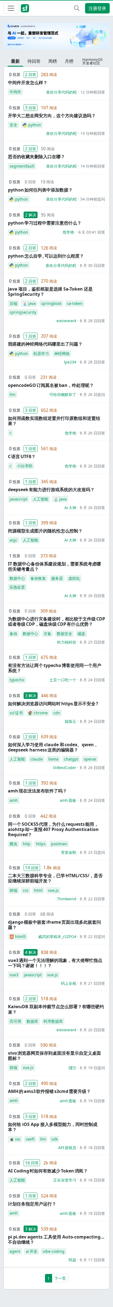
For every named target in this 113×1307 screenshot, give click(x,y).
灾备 (47, 633)
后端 (13, 303)
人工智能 (40, 499)
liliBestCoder (64, 767)
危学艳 (68, 232)
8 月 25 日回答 (92, 642)
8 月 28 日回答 (92, 320)
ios (17, 1139)
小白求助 (24, 465)
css (26, 890)
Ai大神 (70, 507)
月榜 (69, 61)
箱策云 (70, 721)
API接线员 (67, 1147)
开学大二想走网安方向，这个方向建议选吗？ (52, 116)
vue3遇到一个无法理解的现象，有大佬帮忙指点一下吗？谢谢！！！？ (55, 963)
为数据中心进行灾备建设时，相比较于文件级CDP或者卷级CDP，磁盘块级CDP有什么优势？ (56, 621)
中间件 (15, 91)
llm (12, 394)
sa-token (75, 303)
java (32, 303)
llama (53, 759)
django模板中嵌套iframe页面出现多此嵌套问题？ (54, 924)
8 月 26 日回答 (92, 433)
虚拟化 (74, 578)
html (38, 890)
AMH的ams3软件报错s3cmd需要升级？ (49, 1091)
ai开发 (31, 1251)
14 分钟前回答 (92, 166)
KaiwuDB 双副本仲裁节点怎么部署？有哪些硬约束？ (56, 1009)
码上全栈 (68, 983)
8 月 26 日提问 (92, 394)
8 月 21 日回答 (92, 983)
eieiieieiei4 (66, 320)
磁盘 (81, 633)
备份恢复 (38, 578)
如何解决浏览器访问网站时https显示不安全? (53, 704)
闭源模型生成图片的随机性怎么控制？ (45, 531)
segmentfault (22, 166)
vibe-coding (53, 1251)
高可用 (15, 1021)
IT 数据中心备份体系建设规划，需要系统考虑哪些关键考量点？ (54, 566)
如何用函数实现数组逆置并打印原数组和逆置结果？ (54, 420)
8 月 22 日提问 (92, 936)
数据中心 (17, 578)
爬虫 (13, 843)
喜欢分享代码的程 (61, 92)
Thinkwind (66, 898)
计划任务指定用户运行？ (32, 1204)
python (34, 124)
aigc (13, 540)
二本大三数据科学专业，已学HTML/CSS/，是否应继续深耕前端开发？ (55, 878)
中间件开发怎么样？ (27, 83)
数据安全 (64, 633)
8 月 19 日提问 (92, 1067)
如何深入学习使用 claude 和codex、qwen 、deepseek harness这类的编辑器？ (53, 747)
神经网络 (62, 353)
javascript (18, 499)
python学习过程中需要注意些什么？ (44, 223)
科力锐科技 (66, 642)
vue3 (14, 974)
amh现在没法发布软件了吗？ (37, 791)
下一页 (60, 1278)
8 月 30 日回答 (92, 265)
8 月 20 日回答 (92, 1029)
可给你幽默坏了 (62, 394)
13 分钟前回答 (92, 133)
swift (30, 1139)
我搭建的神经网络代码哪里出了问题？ (45, 344)
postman (59, 843)
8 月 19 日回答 (92, 1100)
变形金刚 (68, 852)
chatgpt (71, 759)
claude (36, 759)
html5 (20, 936)
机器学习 (41, 353)
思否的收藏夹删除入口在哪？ (36, 157)
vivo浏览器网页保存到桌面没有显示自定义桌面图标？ (54, 1055)
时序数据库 (53, 1021)
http (26, 843)
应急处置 (17, 587)
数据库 (32, 1021)
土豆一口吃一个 (62, 679)
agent (15, 1251)
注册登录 (97, 8)
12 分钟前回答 (92, 92)
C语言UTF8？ (22, 456)
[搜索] (77, 8)
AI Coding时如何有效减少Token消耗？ (48, 1171)
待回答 (34, 61)
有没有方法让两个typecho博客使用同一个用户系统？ (54, 668)
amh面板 (68, 800)
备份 (13, 633)
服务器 (57, 578)
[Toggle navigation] (11, 8)
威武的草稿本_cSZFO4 (57, 936)
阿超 (72, 1259)
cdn (56, 712)
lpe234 (70, 362)
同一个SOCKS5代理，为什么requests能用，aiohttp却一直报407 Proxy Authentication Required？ (53, 829)
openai (90, 759)
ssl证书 (16, 712)
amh (14, 800)
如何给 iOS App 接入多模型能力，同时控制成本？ (52, 1127)
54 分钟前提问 (92, 199)
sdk (54, 1139)
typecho (17, 679)
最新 (15, 61)
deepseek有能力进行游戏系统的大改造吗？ (51, 489)
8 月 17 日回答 (92, 1259)
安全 (13, 124)
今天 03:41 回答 (91, 232)
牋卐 (72, 1067)
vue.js (53, 890)
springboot (51, 303)
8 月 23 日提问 (92, 852)
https (41, 843)
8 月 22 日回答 (92, 898)
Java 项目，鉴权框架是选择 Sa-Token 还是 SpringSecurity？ (50, 291)
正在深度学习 (64, 1180)
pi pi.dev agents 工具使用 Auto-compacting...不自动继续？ (56, 1239)
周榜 (52, 61)
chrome (41, 712)
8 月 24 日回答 (92, 679)
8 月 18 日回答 (92, 1147)
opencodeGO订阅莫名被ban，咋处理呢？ (51, 385)
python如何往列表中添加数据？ (40, 190)
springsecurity (23, 312)
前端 (13, 890)
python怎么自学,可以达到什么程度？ (46, 256)
